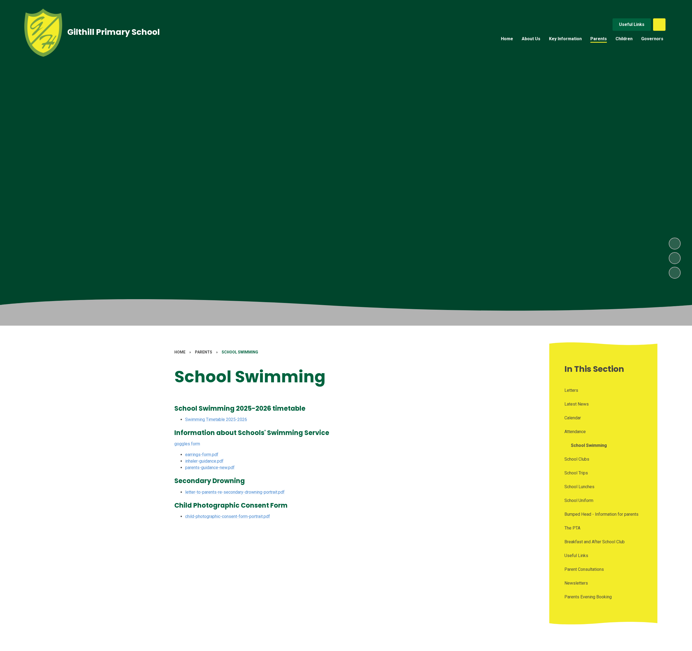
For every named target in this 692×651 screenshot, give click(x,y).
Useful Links (631, 24)
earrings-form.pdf (201, 454)
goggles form (187, 443)
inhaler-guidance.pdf (204, 461)
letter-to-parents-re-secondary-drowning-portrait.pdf (235, 492)
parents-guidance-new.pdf (210, 467)
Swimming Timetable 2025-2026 (216, 419)
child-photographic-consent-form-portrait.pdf (227, 516)
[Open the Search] (659, 24)
